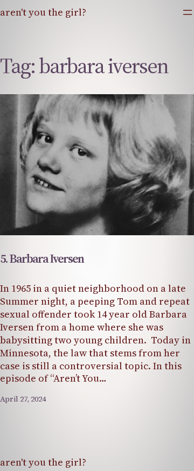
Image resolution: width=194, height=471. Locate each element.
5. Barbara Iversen (42, 258)
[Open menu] (187, 12)
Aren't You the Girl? (43, 12)
